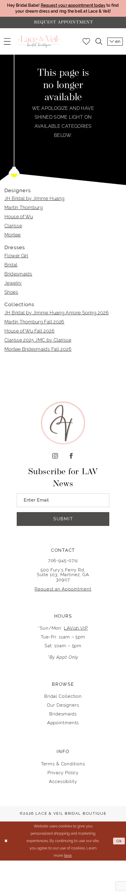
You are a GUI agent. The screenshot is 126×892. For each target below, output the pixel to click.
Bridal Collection (63, 696)
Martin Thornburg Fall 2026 (34, 322)
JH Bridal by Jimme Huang (34, 198)
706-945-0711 (63, 560)
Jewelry (13, 283)
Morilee (12, 235)
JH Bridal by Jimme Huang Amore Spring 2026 (56, 313)
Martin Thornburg (23, 207)
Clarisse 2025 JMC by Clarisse (37, 340)
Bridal (10, 265)
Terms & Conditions (63, 763)
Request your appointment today (73, 5)
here (68, 855)
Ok (119, 841)
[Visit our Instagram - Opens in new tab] (55, 456)
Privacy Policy (63, 772)
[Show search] (99, 41)
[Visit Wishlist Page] (86, 41)
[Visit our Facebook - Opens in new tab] (71, 456)
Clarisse (13, 226)
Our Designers (63, 704)
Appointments (63, 722)
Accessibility (63, 781)
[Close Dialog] (6, 841)
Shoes (11, 292)
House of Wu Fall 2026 (29, 331)
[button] (7, 41)
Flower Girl (16, 256)
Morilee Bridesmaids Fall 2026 (37, 349)
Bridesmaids (18, 274)
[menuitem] (7, 41)
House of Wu (18, 216)
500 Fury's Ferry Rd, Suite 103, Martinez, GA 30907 (63, 574)
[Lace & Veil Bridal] (39, 42)
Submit (63, 518)
